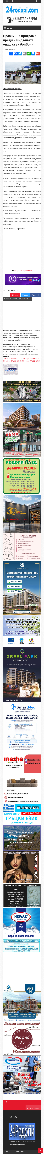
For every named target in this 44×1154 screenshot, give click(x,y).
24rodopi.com (10, 1152)
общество (18, 270)
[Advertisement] (22, 247)
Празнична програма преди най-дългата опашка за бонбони (19, 40)
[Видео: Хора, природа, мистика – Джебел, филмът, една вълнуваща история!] (22, 849)
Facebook (35, 295)
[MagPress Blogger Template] (22, 10)
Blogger (15, 295)
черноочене (27, 270)
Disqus (25, 295)
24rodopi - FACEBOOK (12, 359)
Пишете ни (34, 1108)
